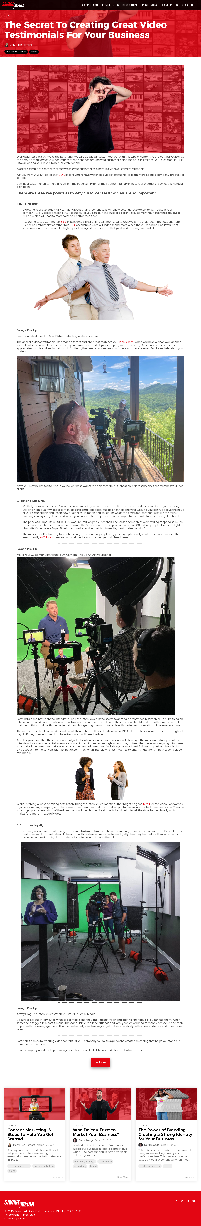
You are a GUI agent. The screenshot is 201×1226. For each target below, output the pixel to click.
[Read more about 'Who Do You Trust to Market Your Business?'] (100, 1104)
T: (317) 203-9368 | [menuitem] (72, 1211)
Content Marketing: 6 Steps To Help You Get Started (30, 1134)
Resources (149, 5)
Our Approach (88, 5)
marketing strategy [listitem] (44, 1166)
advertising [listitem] (80, 1166)
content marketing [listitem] (19, 1166)
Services (106, 5)
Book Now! (100, 1062)
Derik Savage (86, 1140)
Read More (57, 1177)
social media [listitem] (105, 1161)
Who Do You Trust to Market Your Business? (96, 1132)
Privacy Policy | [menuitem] (13, 1214)
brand (34, 51)
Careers (167, 5)
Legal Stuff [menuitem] (29, 1214)
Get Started (184, 5)
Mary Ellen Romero (20, 44)
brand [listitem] (12, 1171)
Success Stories (128, 5)
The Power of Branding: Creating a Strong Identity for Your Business (165, 1134)
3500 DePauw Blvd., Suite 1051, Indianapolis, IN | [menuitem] (32, 1211)
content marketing (16, 51)
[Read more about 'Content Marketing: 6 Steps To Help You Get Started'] (34, 1104)
